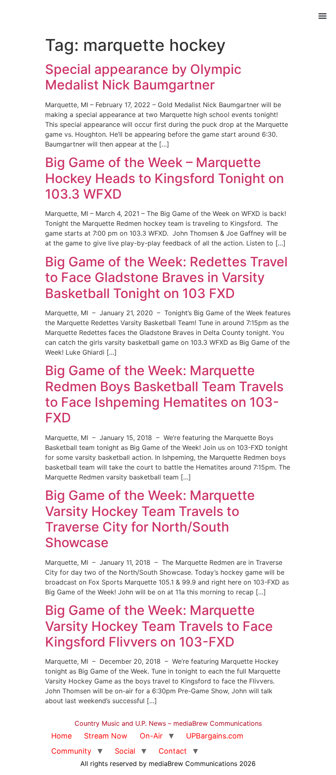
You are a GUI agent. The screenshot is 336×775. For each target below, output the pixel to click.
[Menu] (322, 16)
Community (71, 751)
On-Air (151, 735)
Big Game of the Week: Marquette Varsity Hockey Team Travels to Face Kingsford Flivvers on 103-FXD (159, 626)
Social (125, 751)
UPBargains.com (214, 735)
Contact (173, 751)
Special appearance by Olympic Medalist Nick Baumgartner (143, 77)
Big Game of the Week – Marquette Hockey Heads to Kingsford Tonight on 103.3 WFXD (164, 178)
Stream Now (105, 735)
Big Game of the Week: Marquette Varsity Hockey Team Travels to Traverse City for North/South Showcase (150, 518)
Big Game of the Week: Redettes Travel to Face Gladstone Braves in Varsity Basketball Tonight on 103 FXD (166, 277)
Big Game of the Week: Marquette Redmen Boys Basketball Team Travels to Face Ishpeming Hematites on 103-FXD (164, 394)
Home (61, 735)
